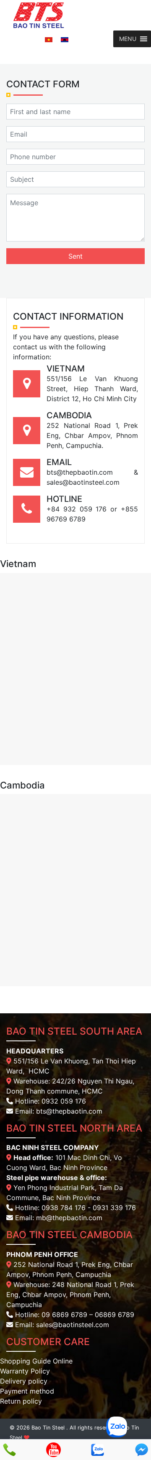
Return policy (21, 1401)
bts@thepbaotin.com (69, 1111)
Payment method (27, 1391)
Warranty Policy (25, 1371)
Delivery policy (23, 1381)
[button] (127, 39)
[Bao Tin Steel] (39, 14)
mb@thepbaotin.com (69, 1217)
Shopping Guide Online (36, 1361)
